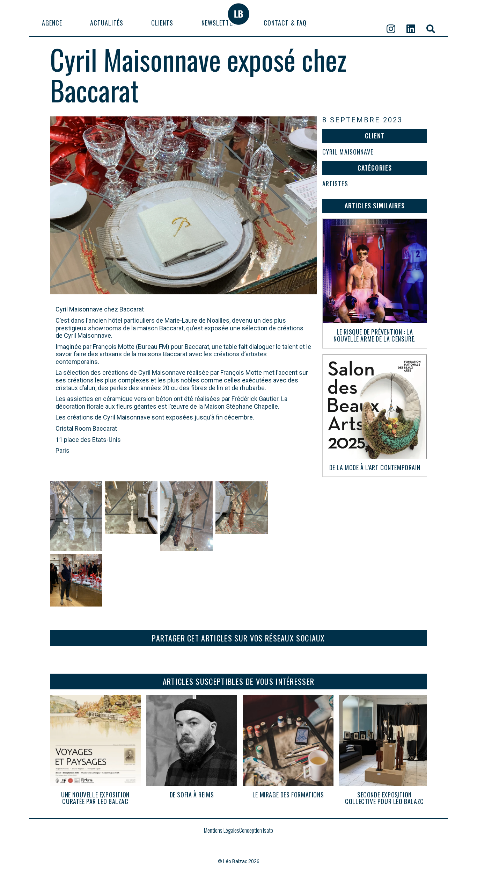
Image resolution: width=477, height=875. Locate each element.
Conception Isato (256, 830)
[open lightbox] (76, 516)
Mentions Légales (221, 830)
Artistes (335, 183)
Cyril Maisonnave (347, 152)
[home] (238, 14)
